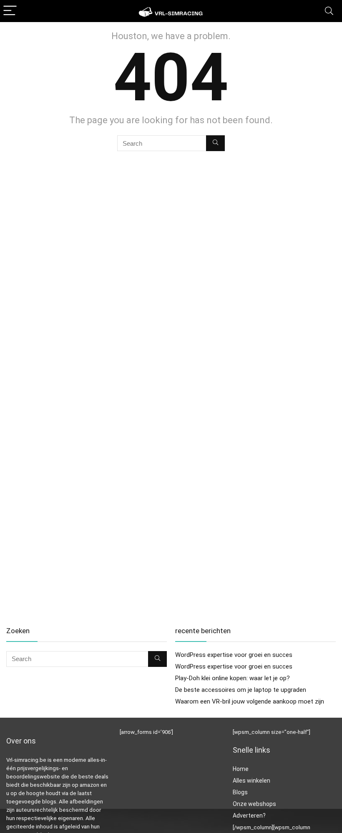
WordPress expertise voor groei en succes (233, 655)
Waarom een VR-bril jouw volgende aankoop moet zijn (249, 701)
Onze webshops (254, 804)
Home (241, 769)
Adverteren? (249, 815)
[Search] (329, 11)
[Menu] (10, 11)
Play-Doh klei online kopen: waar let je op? (232, 678)
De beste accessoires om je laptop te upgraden (240, 690)
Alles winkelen (251, 780)
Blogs (240, 792)
